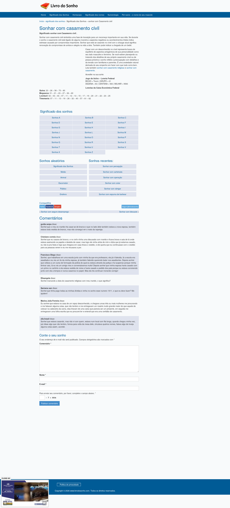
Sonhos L (89, 132)
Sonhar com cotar (112, 183)
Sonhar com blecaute (128, 211)
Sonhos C (122, 117)
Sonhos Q (56, 142)
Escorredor (63, 183)
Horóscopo (77, 14)
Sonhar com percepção (112, 166)
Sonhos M (122, 132)
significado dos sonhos (55, 21)
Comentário (45, 343)
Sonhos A (56, 117)
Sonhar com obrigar (112, 188)
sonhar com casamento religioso (110, 67)
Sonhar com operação (112, 177)
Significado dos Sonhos (59, 14)
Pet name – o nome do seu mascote (137, 14)
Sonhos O (89, 137)
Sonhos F (122, 122)
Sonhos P (122, 137)
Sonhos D (56, 122)
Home (43, 14)
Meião (63, 171)
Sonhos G (56, 127)
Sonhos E (89, 122)
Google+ (57, 206)
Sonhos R (89, 142)
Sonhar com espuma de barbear (112, 194)
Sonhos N (56, 137)
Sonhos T (56, 147)
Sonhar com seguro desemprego (55, 211)
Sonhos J (56, 132)
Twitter (42, 206)
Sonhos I (122, 127)
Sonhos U (89, 147)
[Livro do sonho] (59, 5)
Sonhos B (89, 117)
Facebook (49, 206)
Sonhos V (122, 147)
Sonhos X (56, 152)
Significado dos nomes (94, 14)
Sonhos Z (89, 152)
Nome (42, 375)
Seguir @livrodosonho (130, 206)
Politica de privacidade (69, 484)
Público (63, 188)
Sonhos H (89, 127)
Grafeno (63, 194)
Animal (63, 177)
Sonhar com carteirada (112, 171)
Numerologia (113, 14)
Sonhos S (122, 142)
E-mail (42, 384)
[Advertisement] (61, 66)
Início (41, 21)
